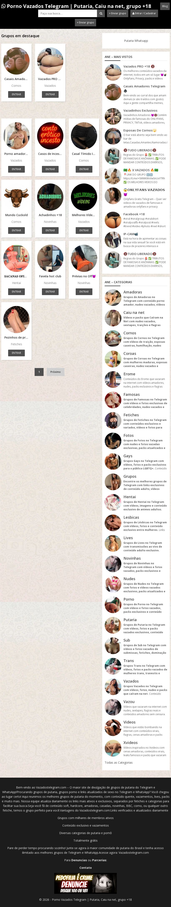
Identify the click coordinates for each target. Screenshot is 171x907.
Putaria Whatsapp (136, 41)
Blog (165, 6)
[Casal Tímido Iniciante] (84, 135)
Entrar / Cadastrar (145, 13)
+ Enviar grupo (117, 13)
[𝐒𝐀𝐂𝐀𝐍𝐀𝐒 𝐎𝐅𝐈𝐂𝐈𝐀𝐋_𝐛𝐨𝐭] (16, 258)
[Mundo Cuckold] (16, 197)
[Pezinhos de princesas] (16, 319)
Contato (85, 868)
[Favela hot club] (50, 258)
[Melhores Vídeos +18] (84, 197)
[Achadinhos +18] (50, 197)
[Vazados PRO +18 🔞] (50, 61)
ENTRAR (16, 94)
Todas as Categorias (119, 762)
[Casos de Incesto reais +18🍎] (50, 135)
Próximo (55, 372)
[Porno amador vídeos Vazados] (16, 135)
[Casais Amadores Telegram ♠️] (16, 61)
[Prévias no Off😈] (84, 258)
